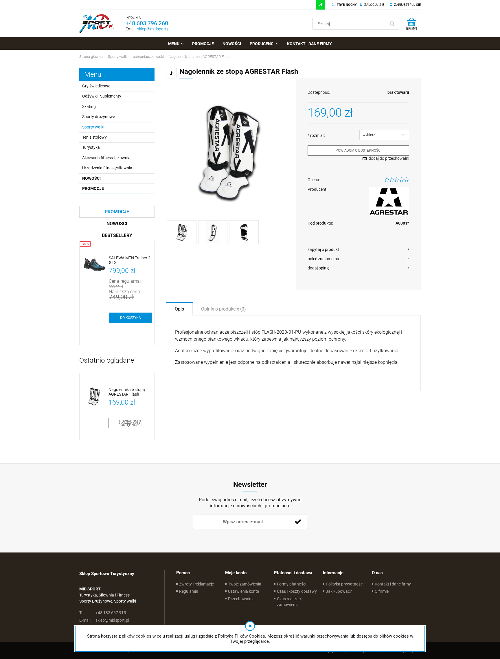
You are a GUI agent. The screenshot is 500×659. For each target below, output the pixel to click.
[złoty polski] (320, 5)
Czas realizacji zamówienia (289, 601)
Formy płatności (291, 584)
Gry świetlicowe (96, 86)
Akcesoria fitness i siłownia (106, 157)
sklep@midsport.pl (153, 29)
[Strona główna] (96, 23)
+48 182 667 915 (102, 612)
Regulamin (188, 591)
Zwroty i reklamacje (196, 584)
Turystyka (91, 147)
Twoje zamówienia (244, 584)
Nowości (91, 178)
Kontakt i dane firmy (393, 584)
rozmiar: (316, 135)
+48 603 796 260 (147, 23)
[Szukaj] (392, 24)
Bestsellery (117, 235)
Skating (89, 106)
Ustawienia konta (243, 591)
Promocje (93, 188)
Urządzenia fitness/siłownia (107, 168)
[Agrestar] (389, 201)
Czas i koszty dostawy (297, 591)
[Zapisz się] (298, 522)
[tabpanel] (293, 353)
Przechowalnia (241, 598)
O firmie (382, 591)
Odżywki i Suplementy (101, 96)
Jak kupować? (339, 591)
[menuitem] (176, 43)
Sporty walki (93, 127)
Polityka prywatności (344, 584)
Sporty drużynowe (98, 116)
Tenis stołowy (94, 137)
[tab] (179, 308)
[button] (358, 249)
